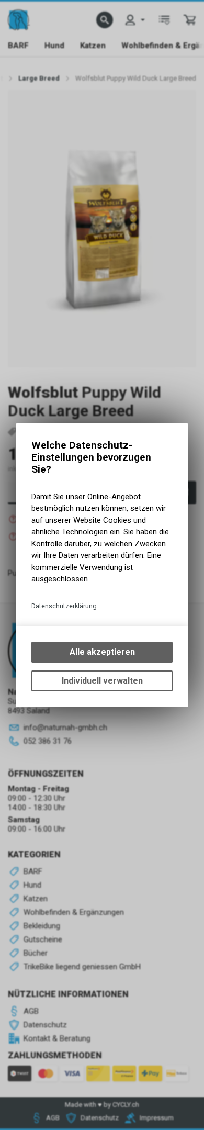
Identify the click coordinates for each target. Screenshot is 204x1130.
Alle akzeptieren (102, 652)
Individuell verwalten (102, 681)
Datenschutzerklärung (64, 606)
